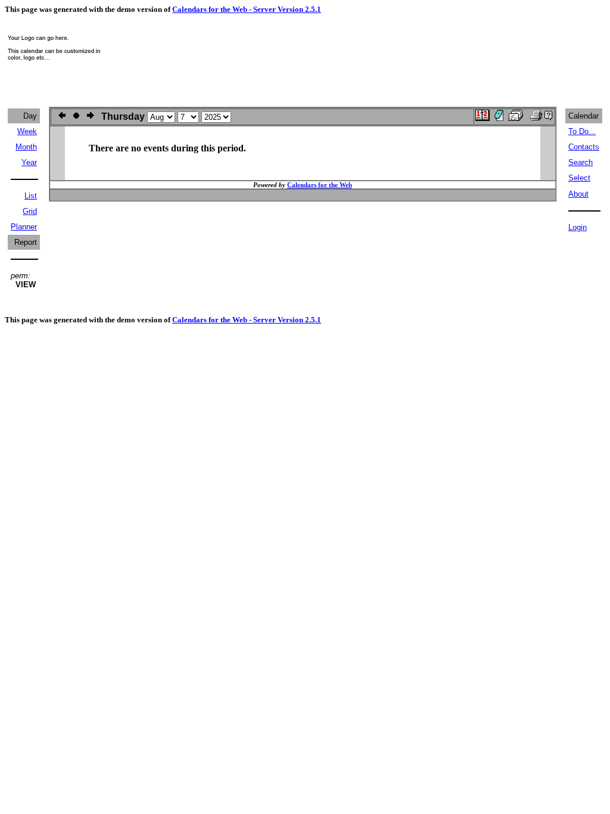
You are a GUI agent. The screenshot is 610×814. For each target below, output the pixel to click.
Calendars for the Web (319, 184)
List (30, 195)
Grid (30, 211)
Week (27, 131)
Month (26, 146)
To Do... (582, 131)
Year (29, 162)
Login (577, 227)
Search (580, 162)
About (578, 193)
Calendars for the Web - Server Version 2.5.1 (246, 9)
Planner (24, 226)
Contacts (583, 146)
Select (579, 177)
